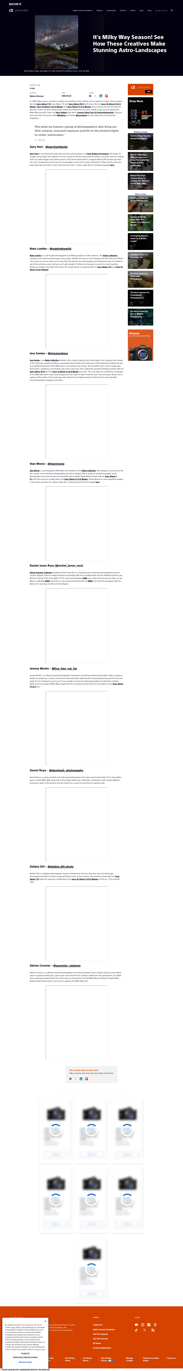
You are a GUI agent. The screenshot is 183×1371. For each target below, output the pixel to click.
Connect (123, 10)
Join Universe (100, 1338)
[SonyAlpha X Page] (144, 1330)
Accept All (25, 1353)
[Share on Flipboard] (106, 96)
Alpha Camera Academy (82, 10)
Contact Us (97, 1324)
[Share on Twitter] (95, 96)
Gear (141, 10)
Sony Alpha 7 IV (43, 104)
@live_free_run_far (64, 668)
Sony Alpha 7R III (76, 104)
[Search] (172, 10)
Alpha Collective (110, 255)
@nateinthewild (60, 248)
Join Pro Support (100, 1334)
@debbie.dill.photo (61, 866)
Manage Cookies (25, 1362)
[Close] (45, 1321)
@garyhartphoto (56, 146)
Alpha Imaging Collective (41, 572)
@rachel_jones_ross (69, 565)
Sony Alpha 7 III (104, 267)
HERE (85, 578)
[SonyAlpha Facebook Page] (148, 1325)
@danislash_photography (66, 770)
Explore (99, 10)
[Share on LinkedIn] (100, 96)
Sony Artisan (61, 112)
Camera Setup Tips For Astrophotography (95, 112)
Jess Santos (35, 360)
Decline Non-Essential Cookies (25, 1357)
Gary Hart (34, 153)
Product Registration (102, 1348)
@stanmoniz (56, 463)
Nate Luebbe (35, 255)
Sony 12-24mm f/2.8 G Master (50, 106)
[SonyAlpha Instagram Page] (142, 1325)
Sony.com (171, 1358)
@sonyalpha (81, 115)
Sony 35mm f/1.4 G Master (76, 479)
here (112, 165)
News (98, 1343)
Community (111, 10)
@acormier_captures (67, 965)
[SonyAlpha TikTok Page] (136, 1330)
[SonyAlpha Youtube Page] (136, 1325)
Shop (149, 10)
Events (133, 10)
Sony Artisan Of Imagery (98, 153)
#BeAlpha (61, 115)
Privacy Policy (40, 1349)
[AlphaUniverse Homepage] (18, 10)
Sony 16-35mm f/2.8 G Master (85, 879)
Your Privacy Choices (106, 1359)
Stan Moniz (35, 470)
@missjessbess (58, 353)
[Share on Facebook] (90, 96)
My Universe (161, 10)
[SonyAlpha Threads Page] (155, 1325)
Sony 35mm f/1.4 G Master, (79, 106)
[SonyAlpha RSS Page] (153, 1330)
